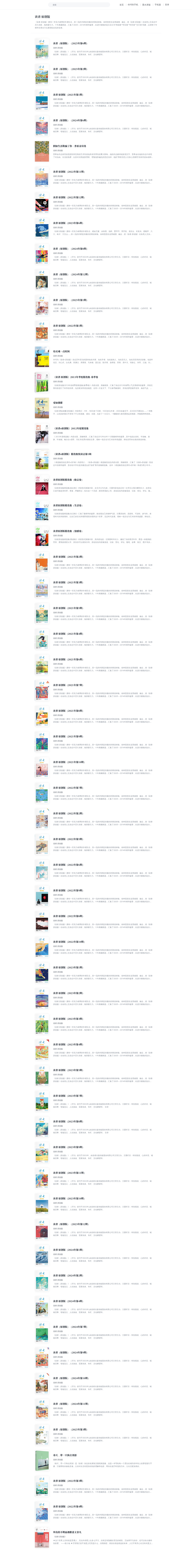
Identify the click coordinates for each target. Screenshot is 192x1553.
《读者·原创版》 (59, 1536)
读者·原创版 (58, 48)
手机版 (158, 4)
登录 (167, 4)
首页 (122, 4)
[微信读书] (31, 5)
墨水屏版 (146, 4)
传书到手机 (133, 4)
